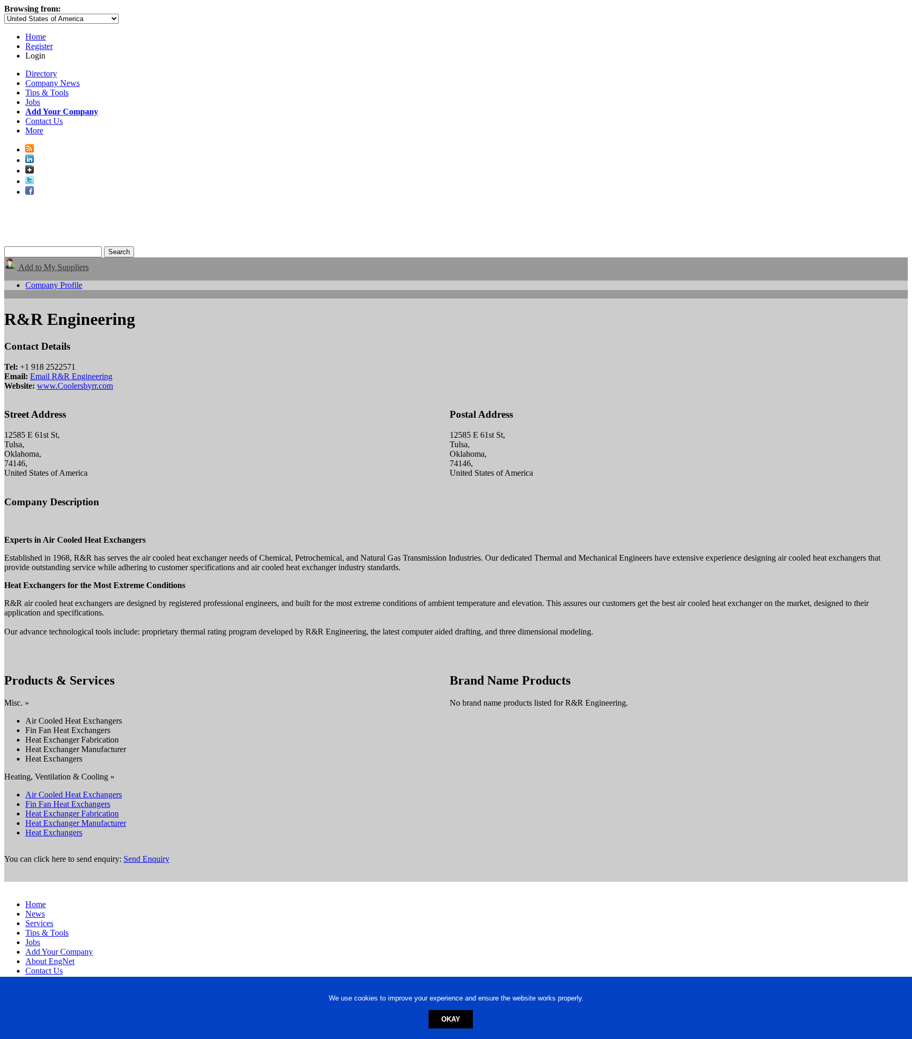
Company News (52, 83)
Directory (41, 73)
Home (35, 36)
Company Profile (53, 285)
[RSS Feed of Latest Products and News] (29, 149)
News (35, 913)
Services (39, 923)
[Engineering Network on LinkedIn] (29, 160)
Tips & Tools (47, 92)
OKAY (450, 1019)
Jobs (32, 102)
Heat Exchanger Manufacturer (75, 823)
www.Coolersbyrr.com (75, 385)
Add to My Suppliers (53, 267)
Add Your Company (59, 951)
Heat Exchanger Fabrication (72, 813)
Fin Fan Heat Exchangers (67, 804)
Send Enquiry (146, 858)
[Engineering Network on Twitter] (29, 181)
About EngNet (49, 961)
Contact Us (44, 121)
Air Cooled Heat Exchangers (73, 794)
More (34, 130)
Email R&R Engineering (71, 376)
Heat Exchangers (53, 832)
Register (39, 46)
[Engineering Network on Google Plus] (29, 170)
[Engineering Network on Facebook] (29, 191)
